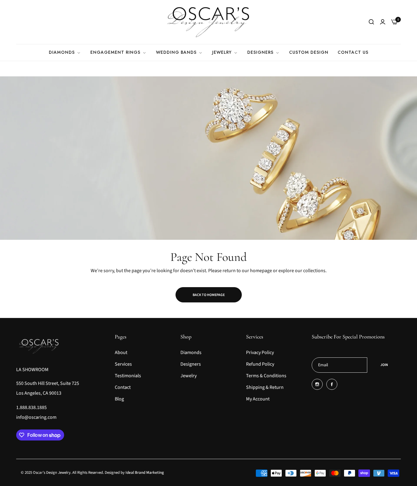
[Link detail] (317, 384)
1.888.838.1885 (31, 407)
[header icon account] (382, 22)
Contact (123, 387)
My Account (258, 399)
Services (123, 364)
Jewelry (188, 375)
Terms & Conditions (266, 375)
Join (384, 364)
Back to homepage (209, 295)
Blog (119, 399)
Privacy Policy (260, 352)
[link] (65, 52)
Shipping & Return (265, 387)
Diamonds (190, 352)
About (121, 352)
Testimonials (128, 375)
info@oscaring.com (36, 417)
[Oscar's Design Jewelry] (208, 22)
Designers (190, 364)
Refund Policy (260, 364)
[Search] (371, 22)
